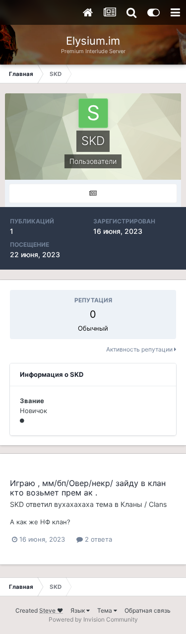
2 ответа (97, 539)
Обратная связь (147, 610)
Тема (105, 610)
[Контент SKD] (93, 193)
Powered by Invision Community (93, 619)
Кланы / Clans (144, 504)
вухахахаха (74, 504)
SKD (17, 504)
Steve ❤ (51, 610)
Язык (78, 610)
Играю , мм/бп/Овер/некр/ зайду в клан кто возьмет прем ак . (88, 487)
